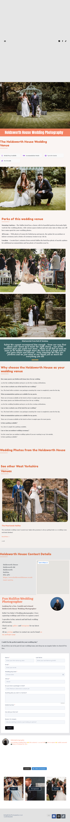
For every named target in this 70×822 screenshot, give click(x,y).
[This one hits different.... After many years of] (43, 751)
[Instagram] (59, 816)
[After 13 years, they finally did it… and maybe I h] (27, 751)
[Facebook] (54, 816)
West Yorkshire (27, 466)
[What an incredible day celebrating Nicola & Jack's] (10, 761)
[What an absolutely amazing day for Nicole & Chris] (60, 751)
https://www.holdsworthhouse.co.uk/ (18, 577)
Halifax (14, 599)
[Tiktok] (65, 41)
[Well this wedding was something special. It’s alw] (10, 751)
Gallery (14, 789)
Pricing (56, 789)
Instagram (25, 625)
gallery (15, 625)
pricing (10, 632)
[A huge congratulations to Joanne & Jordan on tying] (60, 761)
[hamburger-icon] (49, 815)
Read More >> (6, 536)
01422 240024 (8, 580)
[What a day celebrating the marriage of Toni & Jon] (43, 761)
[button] (5, 41)
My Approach (35, 789)
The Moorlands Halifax (11, 525)
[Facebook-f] (62, 41)
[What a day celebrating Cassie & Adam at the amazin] (27, 761)
